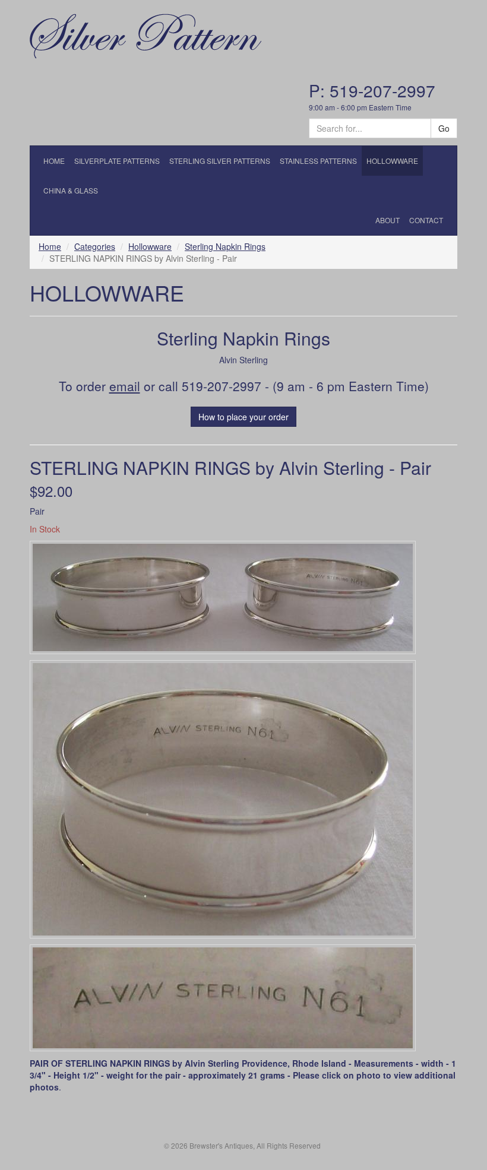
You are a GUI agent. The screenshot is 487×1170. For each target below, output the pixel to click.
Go (444, 128)
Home (50, 246)
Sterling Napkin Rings (225, 246)
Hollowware (150, 246)
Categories (94, 246)
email (124, 386)
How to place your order (243, 417)
